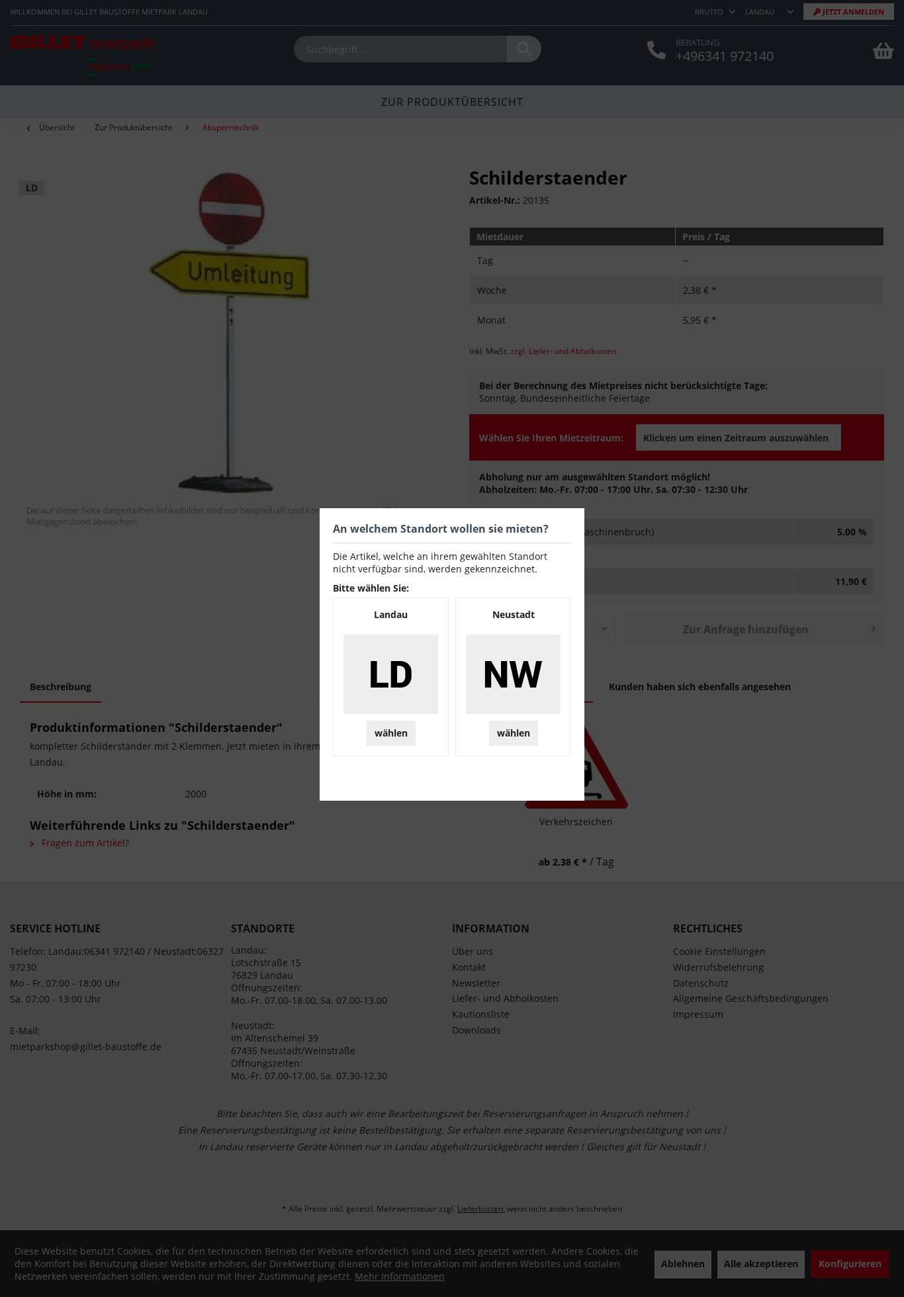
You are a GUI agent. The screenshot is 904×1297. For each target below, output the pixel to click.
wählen (391, 733)
